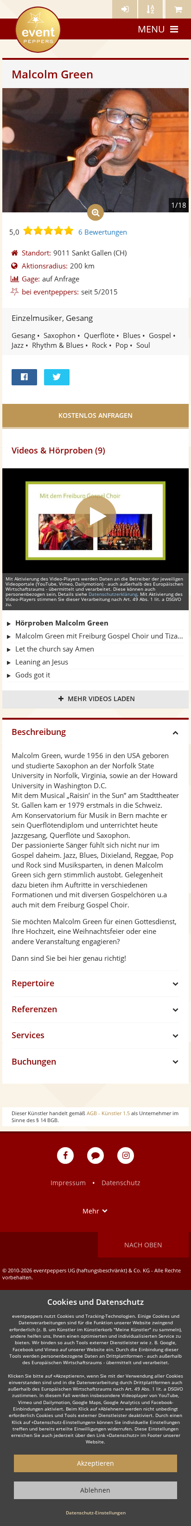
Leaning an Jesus (41, 661)
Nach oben (143, 1244)
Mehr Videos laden (101, 698)
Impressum (68, 1182)
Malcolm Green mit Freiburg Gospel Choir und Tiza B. (99, 635)
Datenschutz (121, 1182)
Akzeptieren (95, 1463)
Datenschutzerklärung (113, 594)
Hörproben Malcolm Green (61, 622)
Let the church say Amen (54, 648)
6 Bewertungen (102, 231)
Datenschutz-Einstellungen (96, 1512)
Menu (151, 29)
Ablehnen (95, 1490)
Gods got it (32, 674)
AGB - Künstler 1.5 (108, 1113)
